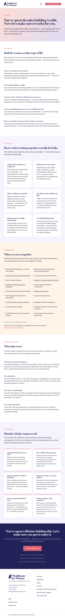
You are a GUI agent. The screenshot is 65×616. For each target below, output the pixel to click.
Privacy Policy (12, 602)
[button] (41, 4)
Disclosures (12, 605)
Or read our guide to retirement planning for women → (32, 561)
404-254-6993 (12, 589)
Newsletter (40, 579)
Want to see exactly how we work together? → (32, 555)
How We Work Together (44, 592)
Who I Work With (42, 596)
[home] (10, 4)
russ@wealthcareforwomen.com (17, 591)
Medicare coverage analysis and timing (46, 280)
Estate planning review (41, 291)
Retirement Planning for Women (47, 589)
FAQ (9, 599)
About (39, 583)
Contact (39, 586)
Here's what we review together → (14, 327)
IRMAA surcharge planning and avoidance (15, 286)
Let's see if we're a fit (32, 548)
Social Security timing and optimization (18, 276)
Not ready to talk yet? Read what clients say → (32, 558)
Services (39, 576)
